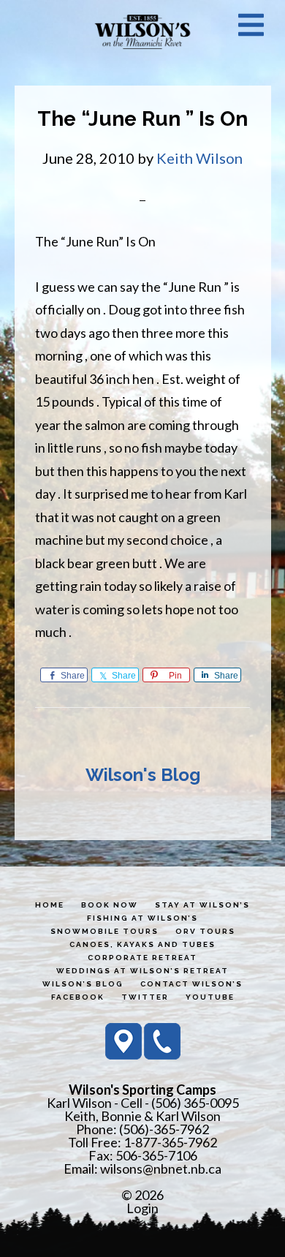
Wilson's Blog (143, 774)
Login (142, 1208)
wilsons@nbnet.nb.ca (160, 1168)
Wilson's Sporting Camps (142, 31)
